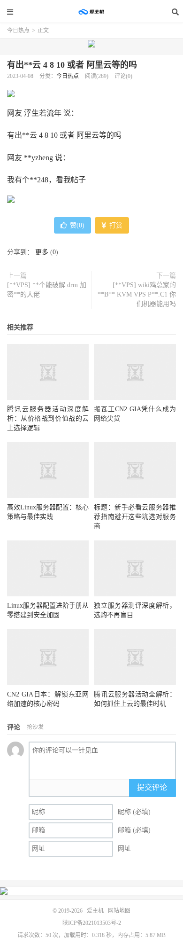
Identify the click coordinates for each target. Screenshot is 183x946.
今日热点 (18, 30)
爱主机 (91, 11)
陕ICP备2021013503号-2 (91, 923)
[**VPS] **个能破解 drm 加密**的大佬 (46, 289)
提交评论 (152, 787)
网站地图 (119, 910)
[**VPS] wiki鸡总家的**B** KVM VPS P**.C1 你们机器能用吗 (137, 294)
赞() (77, 225)
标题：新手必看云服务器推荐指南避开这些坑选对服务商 (134, 517)
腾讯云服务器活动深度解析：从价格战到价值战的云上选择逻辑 (48, 418)
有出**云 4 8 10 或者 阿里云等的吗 (72, 65)
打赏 (114, 225)
